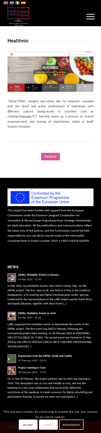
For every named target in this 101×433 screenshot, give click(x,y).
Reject (48, 424)
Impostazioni (71, 424)
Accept (28, 424)
